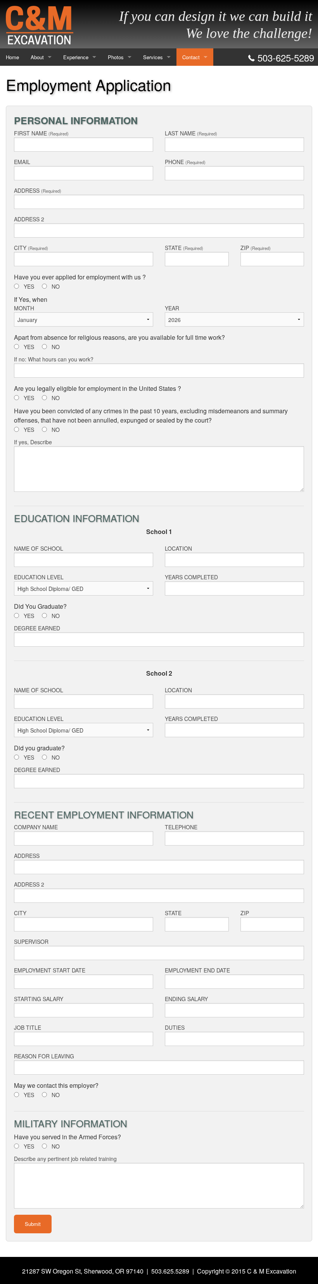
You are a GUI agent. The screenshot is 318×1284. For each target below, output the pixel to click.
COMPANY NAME (36, 827)
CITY (31, 248)
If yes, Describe (33, 442)
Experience (75, 57)
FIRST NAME (41, 133)
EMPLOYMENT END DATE (197, 970)
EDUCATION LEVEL (39, 577)
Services (153, 57)
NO (56, 286)
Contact (191, 57)
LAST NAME (191, 133)
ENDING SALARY (186, 999)
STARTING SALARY (38, 999)
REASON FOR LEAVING (44, 1056)
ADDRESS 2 (29, 219)
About (37, 57)
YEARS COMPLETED (191, 577)
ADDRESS (37, 190)
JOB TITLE (27, 1027)
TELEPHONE (181, 827)
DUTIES (175, 1027)
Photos (116, 57)
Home (12, 57)
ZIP (255, 248)
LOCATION (178, 548)
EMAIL (22, 162)
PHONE (185, 162)
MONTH (24, 308)
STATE (184, 248)
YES (29, 286)
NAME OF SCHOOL (38, 548)
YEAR (172, 308)
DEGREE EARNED (37, 628)
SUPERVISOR (31, 941)
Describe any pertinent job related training (65, 1158)
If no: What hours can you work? (53, 359)
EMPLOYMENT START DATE (49, 970)
